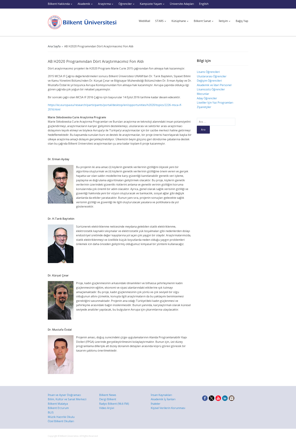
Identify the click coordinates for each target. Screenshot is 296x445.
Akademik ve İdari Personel (214, 85)
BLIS (51, 412)
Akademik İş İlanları (163, 399)
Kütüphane (178, 21)
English (203, 4)
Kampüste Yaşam (151, 4)
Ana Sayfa (54, 46)
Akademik (84, 4)
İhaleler (155, 404)
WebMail (144, 21)
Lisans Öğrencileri (208, 72)
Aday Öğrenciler (207, 98)
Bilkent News (107, 395)
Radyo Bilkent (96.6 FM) (114, 404)
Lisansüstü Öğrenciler (211, 89)
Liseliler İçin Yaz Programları (215, 102)
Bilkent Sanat (202, 21)
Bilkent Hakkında (59, 4)
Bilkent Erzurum (58, 408)
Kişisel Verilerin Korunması (168, 408)
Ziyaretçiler (204, 107)
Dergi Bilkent (107, 399)
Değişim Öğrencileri (209, 80)
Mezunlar (203, 94)
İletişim (223, 21)
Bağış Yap (242, 21)
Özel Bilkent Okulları (61, 421)
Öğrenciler (125, 4)
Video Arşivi (106, 408)
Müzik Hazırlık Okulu (61, 417)
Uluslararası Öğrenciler (211, 76)
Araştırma (104, 4)
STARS (159, 21)
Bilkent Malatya (58, 404)
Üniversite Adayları (182, 4)
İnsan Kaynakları (161, 395)
